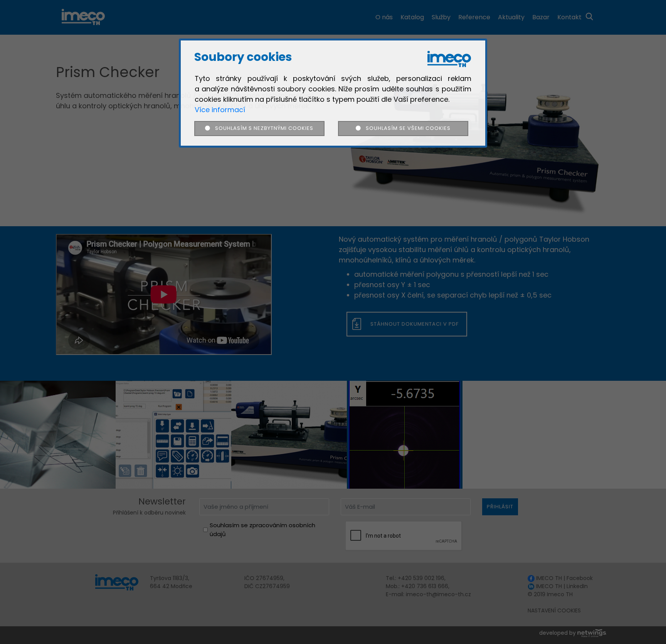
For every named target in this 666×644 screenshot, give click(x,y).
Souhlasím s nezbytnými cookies (261, 128)
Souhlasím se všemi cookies (405, 128)
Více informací (220, 109)
